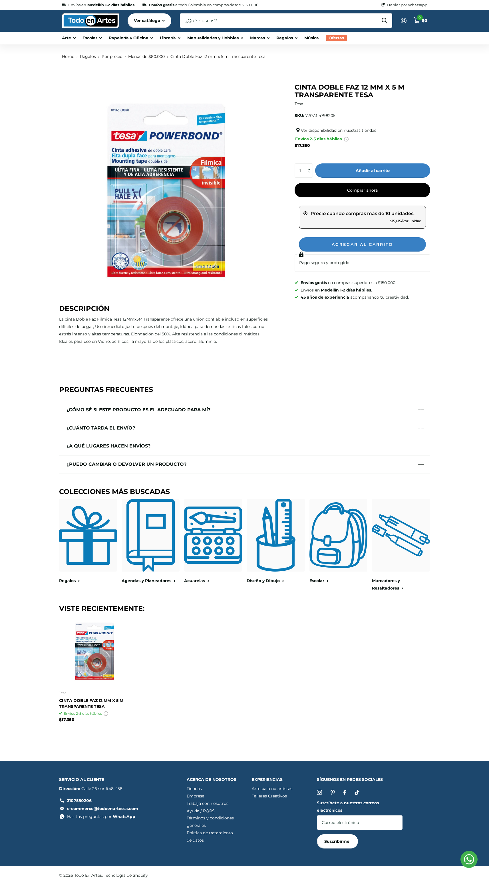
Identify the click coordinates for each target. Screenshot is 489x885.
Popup (346, 138)
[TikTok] (357, 792)
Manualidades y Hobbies (213, 37)
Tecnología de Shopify (126, 875)
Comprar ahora (362, 190)
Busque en (384, 20)
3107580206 (79, 800)
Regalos (284, 37)
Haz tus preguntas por (101, 816)
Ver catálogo (147, 20)
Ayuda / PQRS (201, 810)
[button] (311, 166)
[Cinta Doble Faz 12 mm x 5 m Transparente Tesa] (94, 651)
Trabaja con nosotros (207, 803)
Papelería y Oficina (128, 37)
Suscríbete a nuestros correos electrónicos (348, 806)
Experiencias (267, 779)
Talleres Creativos (269, 796)
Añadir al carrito (373, 170)
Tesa (299, 103)
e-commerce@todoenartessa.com (102, 808)
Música (311, 37)
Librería (168, 37)
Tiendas (194, 788)
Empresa (195, 796)
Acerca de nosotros (211, 779)
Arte (66, 37)
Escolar (89, 37)
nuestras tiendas (360, 130)
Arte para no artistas (272, 788)
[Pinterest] (333, 792)
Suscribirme (337, 841)
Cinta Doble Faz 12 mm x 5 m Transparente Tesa (91, 703)
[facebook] (344, 792)
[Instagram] (319, 792)
